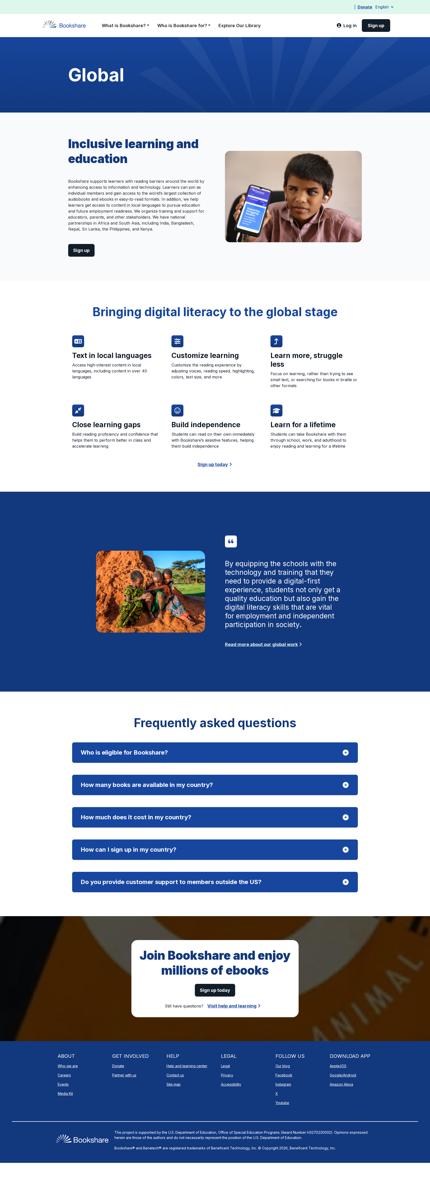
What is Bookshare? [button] (124, 25)
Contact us (175, 1075)
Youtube (282, 1103)
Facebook (283, 1075)
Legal (225, 1066)
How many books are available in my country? (147, 784)
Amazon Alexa (341, 1084)
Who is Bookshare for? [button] (182, 25)
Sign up (81, 250)
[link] (346, 25)
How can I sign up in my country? (128, 849)
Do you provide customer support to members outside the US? (171, 882)
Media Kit (65, 1093)
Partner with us (124, 1075)
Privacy (227, 1075)
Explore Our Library (239, 25)
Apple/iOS (338, 1066)
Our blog (282, 1066)
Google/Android (343, 1075)
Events (63, 1084)
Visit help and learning (232, 1006)
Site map (173, 1084)
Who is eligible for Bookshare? (124, 752)
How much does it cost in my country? (136, 817)
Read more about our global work (261, 644)
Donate (365, 6)
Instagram (283, 1084)
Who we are (68, 1066)
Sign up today (213, 464)
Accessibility (231, 1084)
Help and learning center (186, 1066)
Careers (64, 1075)
